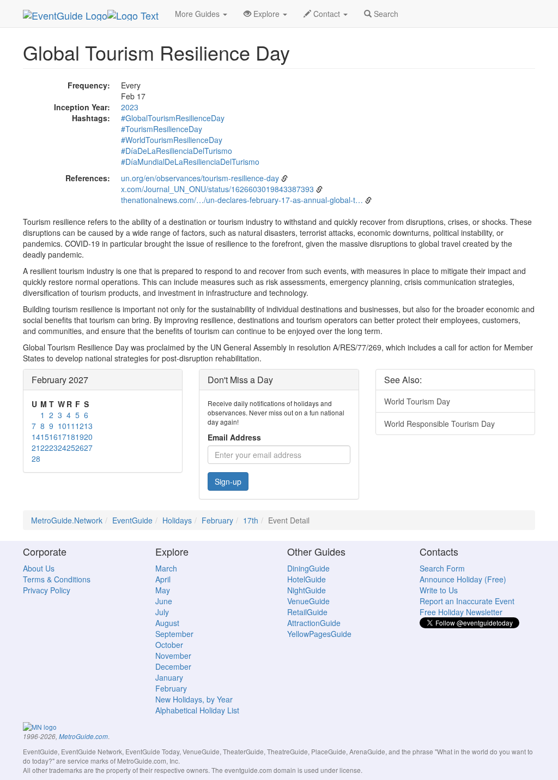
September (174, 633)
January (169, 677)
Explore (266, 13)
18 (70, 436)
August (167, 622)
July (162, 611)
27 (88, 447)
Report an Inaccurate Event (467, 601)
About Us (38, 568)
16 (53, 436)
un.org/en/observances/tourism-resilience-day (200, 177)
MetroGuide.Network (66, 520)
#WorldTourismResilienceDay (171, 139)
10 (62, 425)
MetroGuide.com (83, 736)
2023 (129, 107)
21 (36, 447)
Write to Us (439, 590)
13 (88, 425)
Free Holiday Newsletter (461, 611)
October (169, 644)
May (162, 590)
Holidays (177, 520)
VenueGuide (308, 601)
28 (36, 458)
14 (36, 436)
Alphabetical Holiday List (197, 710)
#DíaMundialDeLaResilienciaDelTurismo (190, 161)
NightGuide (306, 590)
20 (88, 436)
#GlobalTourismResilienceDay (173, 117)
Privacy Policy (46, 590)
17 (62, 436)
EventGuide (132, 520)
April (163, 579)
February (217, 520)
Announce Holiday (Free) (463, 579)
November (173, 655)
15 (44, 436)
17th (250, 520)
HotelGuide (306, 579)
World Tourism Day (417, 401)
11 (70, 425)
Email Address (234, 437)
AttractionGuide (314, 622)
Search (385, 13)
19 (79, 436)
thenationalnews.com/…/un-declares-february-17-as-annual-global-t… (242, 199)
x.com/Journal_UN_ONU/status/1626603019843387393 (217, 188)
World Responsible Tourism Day (439, 423)
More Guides (198, 13)
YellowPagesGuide (319, 633)
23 (53, 447)
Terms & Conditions (56, 579)
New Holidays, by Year (194, 699)
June (163, 601)
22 (44, 447)
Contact (326, 13)
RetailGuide (307, 611)
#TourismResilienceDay (161, 128)
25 (70, 447)
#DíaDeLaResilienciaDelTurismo (176, 150)
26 (79, 447)
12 (79, 425)
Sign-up (228, 481)
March (166, 568)
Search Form (442, 568)
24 (62, 447)
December (173, 666)
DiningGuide (308, 568)
